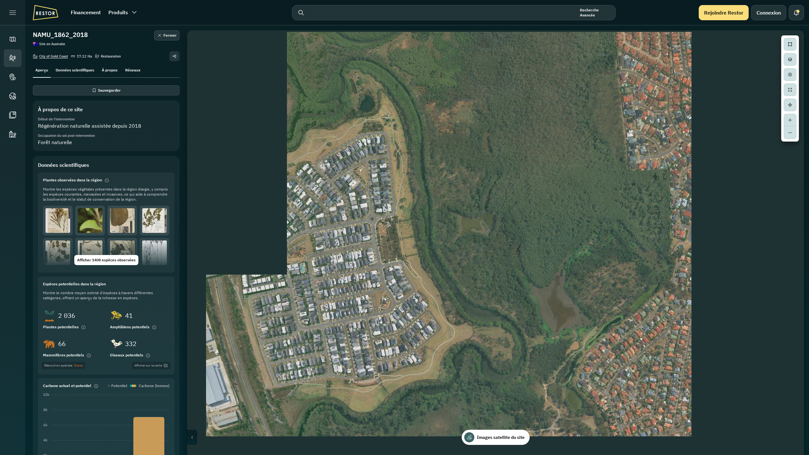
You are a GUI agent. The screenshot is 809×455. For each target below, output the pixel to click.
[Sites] (12, 58)
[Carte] (12, 39)
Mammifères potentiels (63, 355)
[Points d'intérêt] (12, 77)
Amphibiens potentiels (129, 327)
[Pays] (12, 96)
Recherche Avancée (589, 12)
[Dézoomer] (790, 132)
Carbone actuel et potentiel (67, 385)
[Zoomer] (790, 120)
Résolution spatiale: (63, 365)
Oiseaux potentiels (126, 355)
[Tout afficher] (790, 89)
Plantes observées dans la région (72, 180)
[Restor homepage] (45, 12)
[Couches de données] (790, 59)
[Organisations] (12, 134)
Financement (86, 12)
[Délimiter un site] (790, 44)
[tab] (42, 69)
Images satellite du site (501, 437)
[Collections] (12, 115)
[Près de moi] (790, 105)
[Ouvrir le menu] (12, 12)
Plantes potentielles (61, 327)
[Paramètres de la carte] (790, 74)
